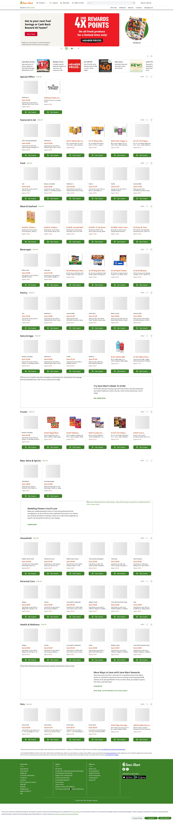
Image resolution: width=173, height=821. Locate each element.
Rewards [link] (22, 782)
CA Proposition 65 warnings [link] (63, 769)
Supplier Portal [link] (93, 769)
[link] (26, 2)
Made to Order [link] (24, 787)
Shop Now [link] (23, 764)
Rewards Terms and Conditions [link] (65, 782)
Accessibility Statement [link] (62, 776)
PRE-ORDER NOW (100, 398)
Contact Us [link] (23, 773)
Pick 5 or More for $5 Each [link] (28, 778)
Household (26, 534)
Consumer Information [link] (27, 771)
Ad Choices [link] (58, 764)
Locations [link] (23, 776)
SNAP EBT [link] (23, 780)
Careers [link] (91, 776)
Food (22, 163)
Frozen (23, 411)
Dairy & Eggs (26, 335)
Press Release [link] (93, 767)
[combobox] (111, 3)
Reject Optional (164, 818)
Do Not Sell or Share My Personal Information (66, 814)
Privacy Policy (76, 812)
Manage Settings (137, 818)
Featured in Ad (28, 119)
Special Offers (27, 76)
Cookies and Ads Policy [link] (62, 773)
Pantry (23, 292)
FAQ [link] (21, 789)
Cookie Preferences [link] (78, 785)
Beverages (25, 249)
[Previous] (147, 56)
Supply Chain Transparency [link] (63, 771)
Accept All (151, 818)
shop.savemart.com (111, 749)
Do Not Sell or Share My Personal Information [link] (69, 767)
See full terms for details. (112, 750)
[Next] (151, 56)
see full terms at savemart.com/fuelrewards (113, 745)
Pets (22, 700)
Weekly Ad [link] (23, 769)
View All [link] (39, 76)
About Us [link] (91, 764)
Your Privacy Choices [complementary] (69, 785)
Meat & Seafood (28, 206)
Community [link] (92, 773)
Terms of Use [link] (59, 780)
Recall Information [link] (94, 771)
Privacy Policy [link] (59, 778)
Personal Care (27, 577)
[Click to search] (134, 3)
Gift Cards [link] (23, 767)
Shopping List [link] (24, 785)
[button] (30, 97)
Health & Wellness (30, 620)
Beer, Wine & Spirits (30, 456)
